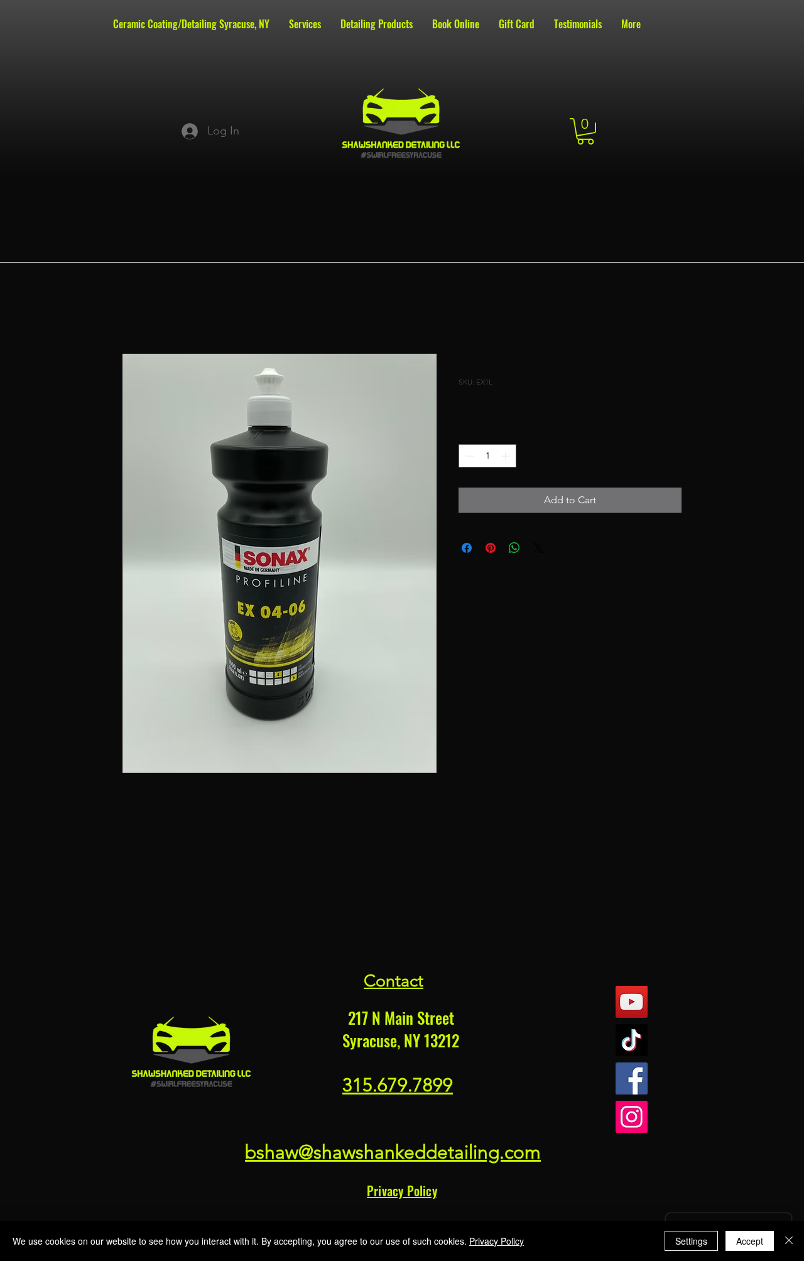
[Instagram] (632, 1117)
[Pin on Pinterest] (490, 547)
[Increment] (506, 456)
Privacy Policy (496, 1241)
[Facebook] (632, 1078)
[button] (585, 131)
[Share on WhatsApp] (514, 547)
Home (136, 308)
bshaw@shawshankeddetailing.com (393, 1152)
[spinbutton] (487, 456)
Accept (749, 1241)
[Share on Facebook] (466, 547)
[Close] (788, 1241)
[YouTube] (632, 1002)
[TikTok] (632, 1040)
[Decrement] (468, 456)
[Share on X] (538, 547)
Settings (691, 1241)
